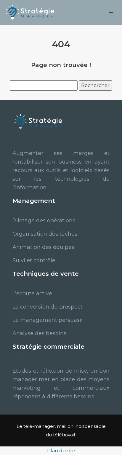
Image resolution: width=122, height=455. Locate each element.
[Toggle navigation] (111, 12)
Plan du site (61, 451)
